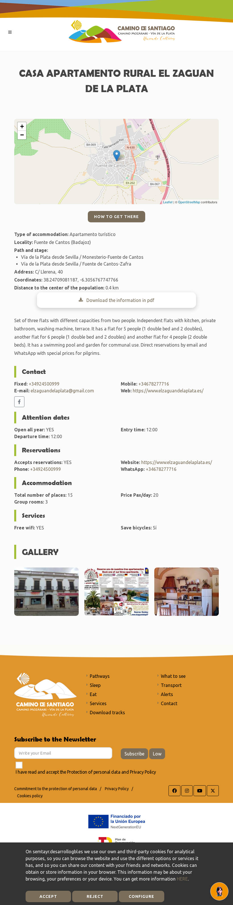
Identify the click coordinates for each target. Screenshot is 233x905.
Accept (48, 896)
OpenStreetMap (189, 202)
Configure (141, 896)
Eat (93, 694)
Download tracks (107, 712)
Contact (169, 703)
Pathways (100, 676)
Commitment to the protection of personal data (55, 788)
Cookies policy (30, 796)
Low (157, 753)
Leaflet (167, 202)
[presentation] (224, 592)
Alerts (167, 694)
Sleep (95, 685)
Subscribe (134, 753)
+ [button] (22, 126)
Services (98, 703)
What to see (173, 676)
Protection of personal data (93, 771)
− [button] (22, 134)
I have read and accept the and (86, 771)
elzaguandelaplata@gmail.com (62, 390)
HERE (182, 878)
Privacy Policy (143, 771)
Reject (95, 896)
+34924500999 (44, 383)
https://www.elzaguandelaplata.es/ (168, 390)
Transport (171, 685)
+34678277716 (153, 383)
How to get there (116, 216)
